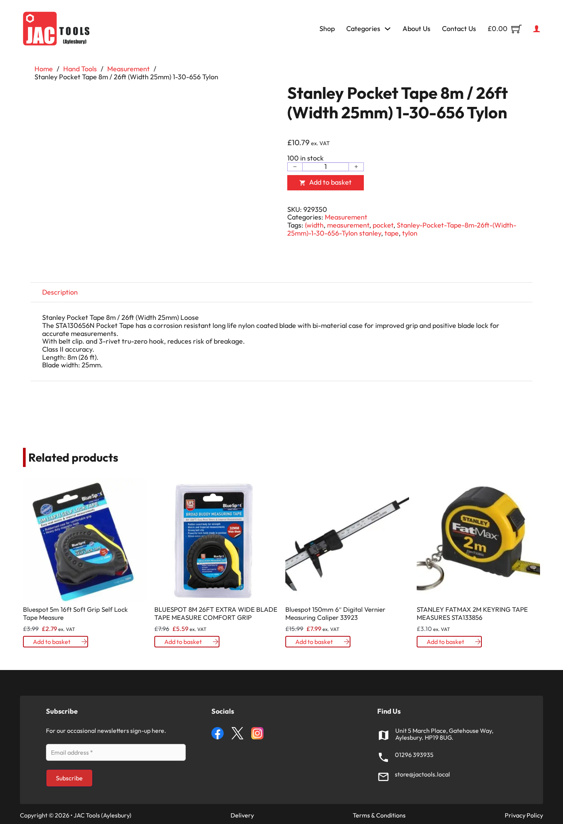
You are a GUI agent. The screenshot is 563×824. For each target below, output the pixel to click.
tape (392, 233)
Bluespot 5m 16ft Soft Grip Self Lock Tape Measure (75, 613)
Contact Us (459, 29)
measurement (348, 225)
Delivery (242, 815)
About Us (416, 29)
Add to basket (51, 642)
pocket (383, 225)
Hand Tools (80, 69)
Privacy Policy (524, 815)
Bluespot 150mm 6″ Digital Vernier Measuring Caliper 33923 (335, 613)
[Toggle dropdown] (387, 28)
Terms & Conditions (379, 815)
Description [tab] (60, 292)
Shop (327, 29)
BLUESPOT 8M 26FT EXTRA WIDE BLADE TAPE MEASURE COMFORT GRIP (215, 613)
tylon (409, 233)
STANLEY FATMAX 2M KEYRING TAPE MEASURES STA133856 (472, 613)
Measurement (128, 69)
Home (43, 69)
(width (314, 225)
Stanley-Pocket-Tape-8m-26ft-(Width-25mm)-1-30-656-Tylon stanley (401, 229)
